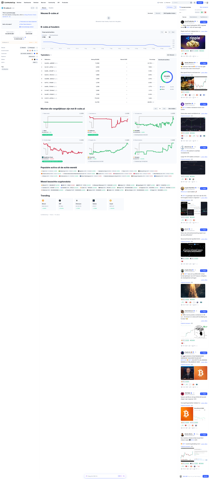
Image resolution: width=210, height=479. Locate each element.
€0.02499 (159, 190)
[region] (87, 2)
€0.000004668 (53, 190)
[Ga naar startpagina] (8, 2)
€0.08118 (164, 185)
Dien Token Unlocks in (26, 24)
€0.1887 (51, 187)
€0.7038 (168, 187)
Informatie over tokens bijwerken (29, 21)
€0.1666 (115, 190)
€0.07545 (149, 187)
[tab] (150, 13)
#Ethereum (184, 151)
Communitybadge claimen (27, 26)
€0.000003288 (128, 187)
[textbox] (193, 476)
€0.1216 (107, 187)
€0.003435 (75, 190)
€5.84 (69, 185)
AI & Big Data (5, 69)
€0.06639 (96, 190)
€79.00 (127, 185)
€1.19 (84, 185)
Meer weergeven (204, 7)
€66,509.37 (51, 185)
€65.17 (146, 185)
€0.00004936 (137, 190)
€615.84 (89, 187)
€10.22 (70, 187)
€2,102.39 (105, 185)
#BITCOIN (184, 360)
